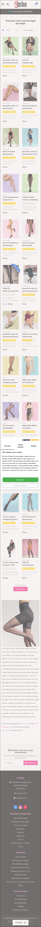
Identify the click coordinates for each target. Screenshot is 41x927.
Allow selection (20, 485)
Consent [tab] (7, 446)
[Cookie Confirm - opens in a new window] (30, 440)
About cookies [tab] (20, 446)
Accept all (20, 480)
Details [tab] (33, 446)
